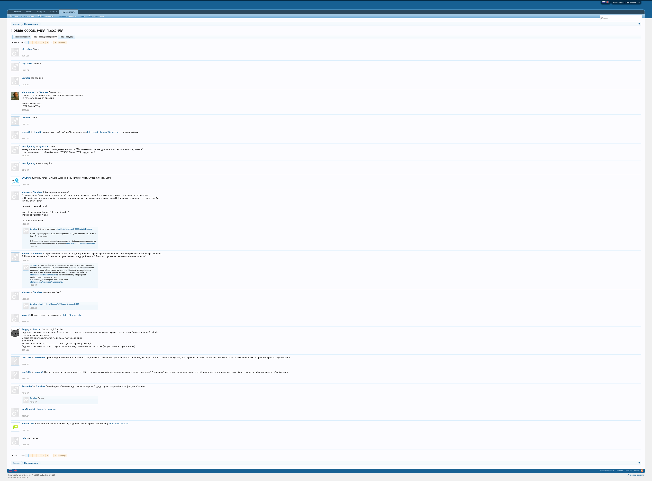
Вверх (636, 471)
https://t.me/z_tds (72, 315)
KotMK (37, 132)
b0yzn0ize (27, 49)
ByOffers (26, 178)
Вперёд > (62, 42)
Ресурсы (41, 12)
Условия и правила (636, 475)
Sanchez (43, 92)
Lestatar (26, 78)
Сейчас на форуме (46, 16)
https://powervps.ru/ (119, 423)
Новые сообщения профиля (45, 37)
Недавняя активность (67, 16)
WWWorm (40, 357)
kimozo (26, 192)
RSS (642, 470)
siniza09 (26, 132)
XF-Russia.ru (22, 477)
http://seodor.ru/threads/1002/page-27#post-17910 (58, 304)
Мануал (53, 12)
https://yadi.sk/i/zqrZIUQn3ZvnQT (104, 132)
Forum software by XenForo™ (31, 475)
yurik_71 (26, 315)
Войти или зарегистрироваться (626, 3)
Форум (29, 12)
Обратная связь (607, 471)
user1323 (26, 357)
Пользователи (68, 12)
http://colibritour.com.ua (44, 409)
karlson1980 (28, 423)
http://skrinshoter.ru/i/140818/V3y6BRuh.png (74, 229)
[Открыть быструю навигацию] (639, 24)
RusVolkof (27, 386)
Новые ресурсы (67, 37)
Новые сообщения (22, 37)
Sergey (25, 329)
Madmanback (29, 92)
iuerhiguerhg (28, 146)
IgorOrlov (27, 409)
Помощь (619, 471)
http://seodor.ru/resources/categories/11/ (46, 282)
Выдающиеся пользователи (22, 16)
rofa (24, 438)
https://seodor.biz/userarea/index (43, 275)
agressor (43, 146)
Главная (17, 12)
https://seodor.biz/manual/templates (80, 243)
